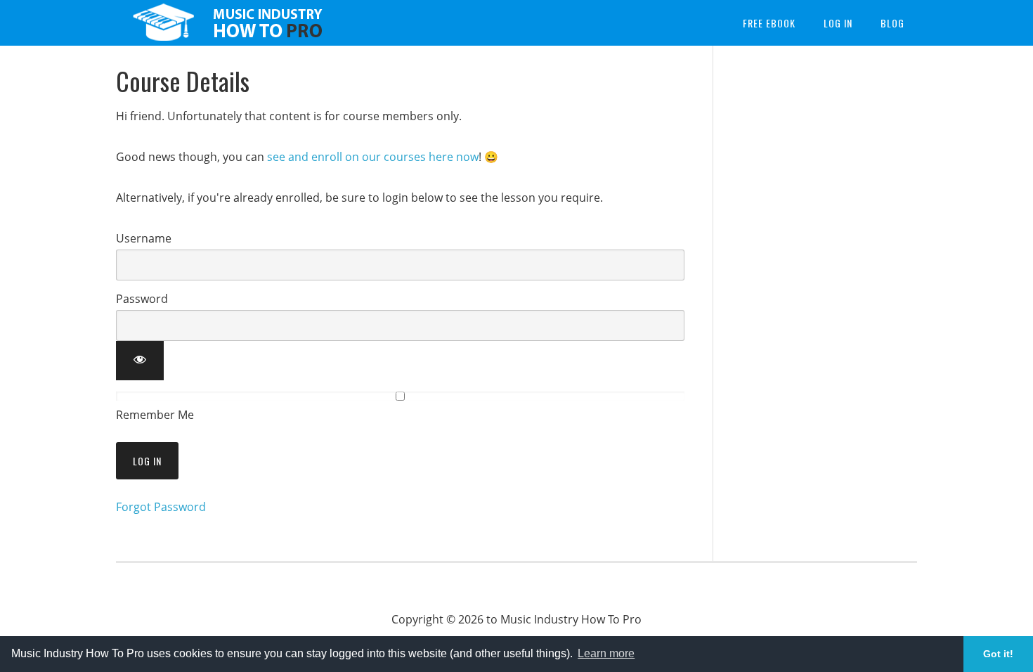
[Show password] (140, 360)
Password (142, 298)
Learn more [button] (606, 653)
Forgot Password (161, 507)
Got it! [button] (998, 653)
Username (143, 238)
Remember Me (155, 414)
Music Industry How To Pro (228, 23)
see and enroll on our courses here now (373, 156)
